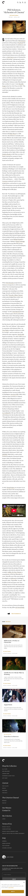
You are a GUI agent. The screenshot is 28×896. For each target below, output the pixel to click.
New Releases (6, 771)
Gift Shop (4, 778)
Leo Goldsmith (6, 413)
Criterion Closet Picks (8, 775)
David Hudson (14, 15)
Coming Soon (5, 773)
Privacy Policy (6, 826)
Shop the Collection (9, 766)
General (4, 841)
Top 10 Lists (5, 786)
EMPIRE (4, 454)
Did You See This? (7, 734)
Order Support (6, 843)
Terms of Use (7, 824)
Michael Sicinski (17, 239)
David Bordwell (16, 311)
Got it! (13, 891)
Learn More (11, 887)
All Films (4, 769)
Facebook (20, 43)
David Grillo (21, 334)
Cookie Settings (6, 829)
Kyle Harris (11, 57)
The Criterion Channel (10, 797)
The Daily (11, 17)
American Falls (14, 394)
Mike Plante (12, 133)
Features (4, 790)
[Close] (24, 882)
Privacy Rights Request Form (10, 831)
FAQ (3, 838)
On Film (5, 653)
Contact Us (6, 810)
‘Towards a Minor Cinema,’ (15, 295)
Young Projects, (11, 487)
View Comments (16, 613)
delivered (13, 578)
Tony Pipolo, (5, 330)
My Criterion (7, 816)
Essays (4, 788)
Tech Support (6, 845)
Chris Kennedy (10, 283)
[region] (13, 888)
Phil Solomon (21, 41)
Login (3, 818)
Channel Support (7, 847)
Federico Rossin (6, 154)
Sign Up (4, 802)
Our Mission (6, 808)
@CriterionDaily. (19, 607)
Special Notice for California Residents (13, 833)
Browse (4, 800)
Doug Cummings (20, 241)
